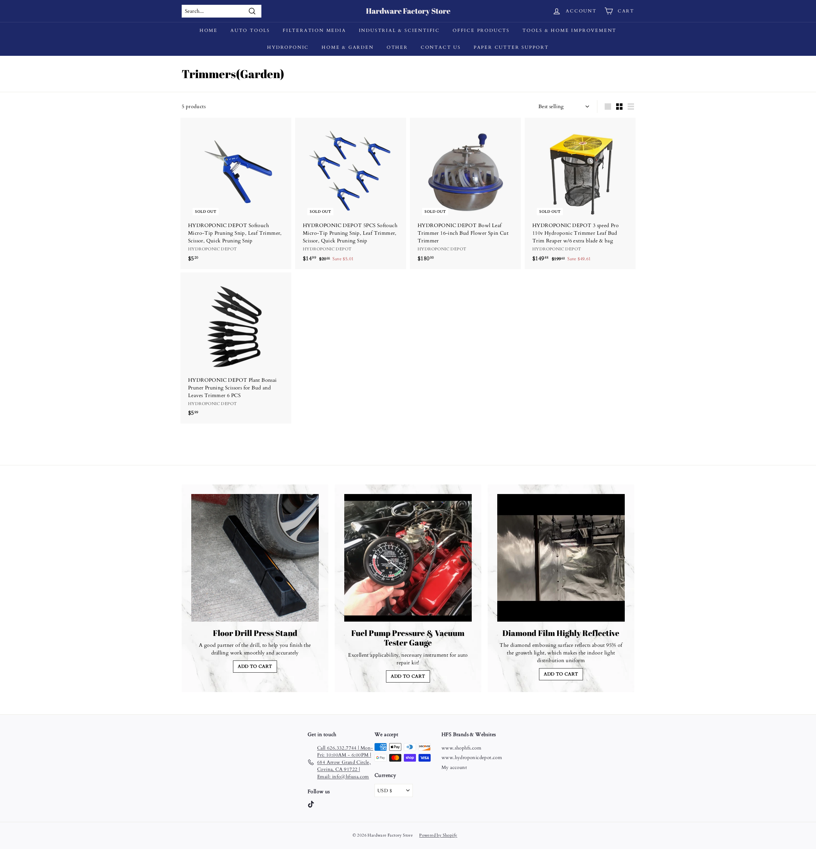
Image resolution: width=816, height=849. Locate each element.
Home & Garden (348, 47)
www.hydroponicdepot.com (471, 757)
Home (209, 30)
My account (454, 767)
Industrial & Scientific (399, 30)
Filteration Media (314, 30)
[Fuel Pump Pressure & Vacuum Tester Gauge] (408, 558)
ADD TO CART (255, 666)
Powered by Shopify (438, 835)
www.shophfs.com (461, 748)
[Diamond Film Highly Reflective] (561, 558)
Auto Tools (250, 30)
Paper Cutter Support (511, 47)
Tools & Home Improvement (569, 30)
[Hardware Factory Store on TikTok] (311, 804)
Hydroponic (288, 47)
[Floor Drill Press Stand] (255, 558)
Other (397, 47)
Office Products (481, 30)
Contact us (441, 47)
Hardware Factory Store (408, 11)
